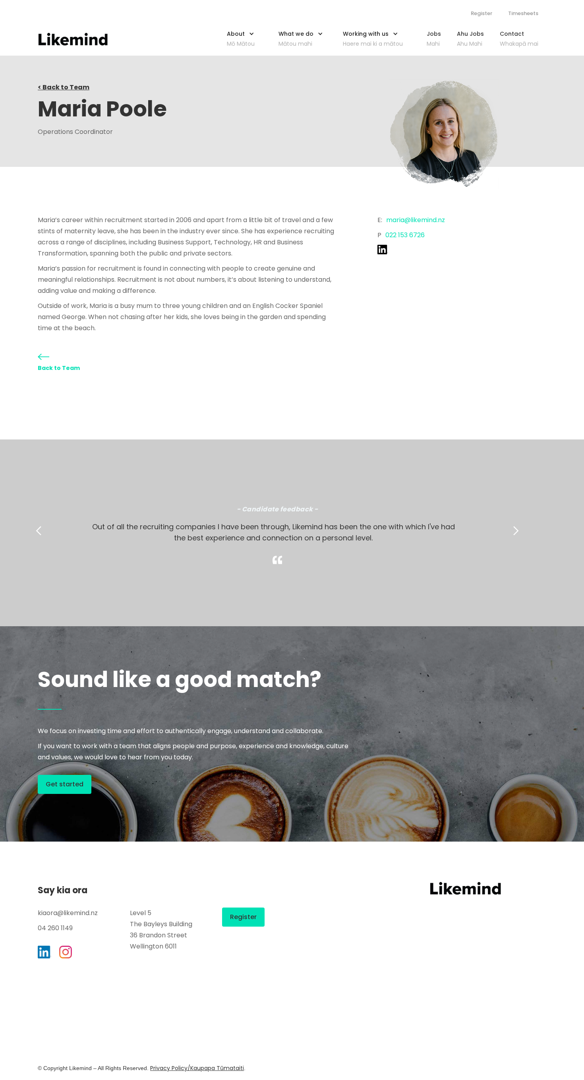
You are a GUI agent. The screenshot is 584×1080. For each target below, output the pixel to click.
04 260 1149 (55, 928)
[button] (245, 37)
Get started (64, 784)
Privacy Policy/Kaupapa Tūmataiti (197, 1068)
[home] (73, 39)
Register (481, 13)
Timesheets (523, 13)
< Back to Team (63, 87)
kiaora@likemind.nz (68, 912)
